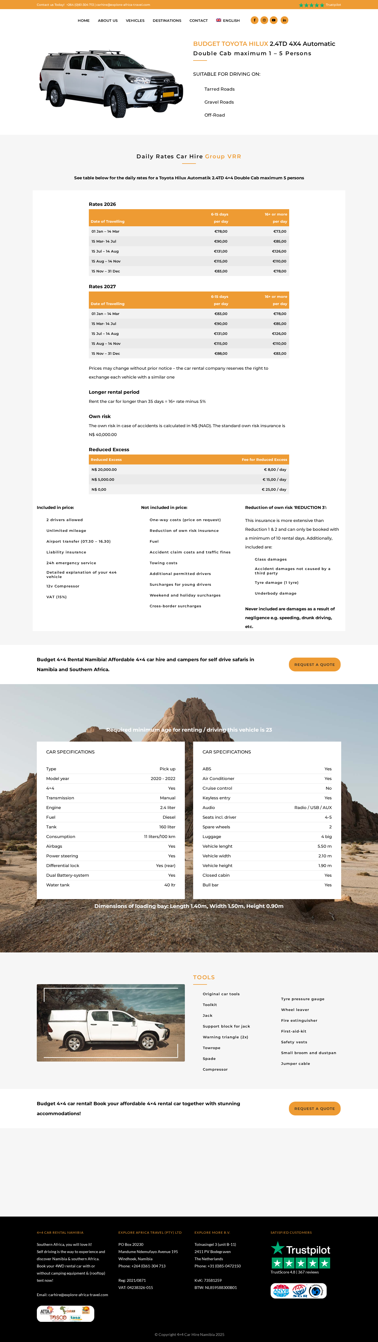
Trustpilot (333, 5)
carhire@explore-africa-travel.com (123, 5)
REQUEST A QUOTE (314, 664)
